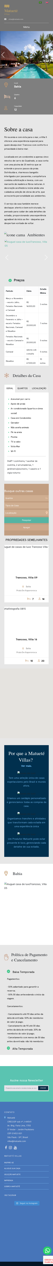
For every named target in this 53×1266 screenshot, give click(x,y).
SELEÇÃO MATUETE (12, 1174)
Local (16, 83)
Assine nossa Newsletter (26, 1080)
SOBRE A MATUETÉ (12, 1186)
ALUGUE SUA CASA (12, 1168)
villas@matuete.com (15, 19)
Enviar (43, 1088)
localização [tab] (39, 388)
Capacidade (18, 106)
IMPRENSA (8, 1180)
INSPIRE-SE (9, 1163)
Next (46, 257)
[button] (26, 701)
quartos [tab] (22, 388)
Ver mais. (26, 765)
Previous (15, 54)
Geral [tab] (9, 388)
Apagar (26, 527)
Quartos (17, 94)
